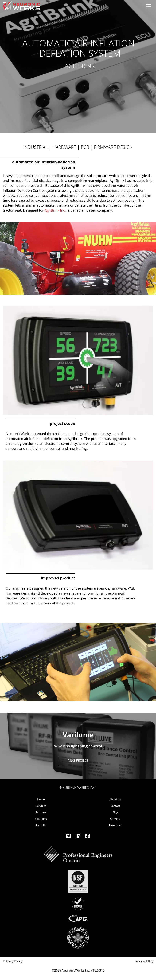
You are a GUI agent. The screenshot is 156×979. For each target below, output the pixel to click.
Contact (115, 806)
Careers (115, 819)
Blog (115, 812)
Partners (41, 812)
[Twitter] (69, 837)
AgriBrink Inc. (55, 210)
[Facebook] (87, 837)
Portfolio (41, 825)
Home (41, 799)
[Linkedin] (78, 837)
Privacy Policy (12, 961)
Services (41, 806)
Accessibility (144, 961)
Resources (115, 825)
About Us (115, 799)
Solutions (41, 819)
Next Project (78, 760)
